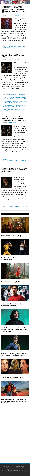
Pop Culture (18, 431)
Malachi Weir (23, 105)
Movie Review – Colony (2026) (11, 236)
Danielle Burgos (7, 101)
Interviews (18, 46)
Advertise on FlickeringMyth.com (18, 453)
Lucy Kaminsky (16, 105)
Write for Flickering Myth (17, 456)
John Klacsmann (11, 104)
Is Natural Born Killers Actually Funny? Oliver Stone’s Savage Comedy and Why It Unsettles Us (15, 401)
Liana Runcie (9, 105)
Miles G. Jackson (16, 106)
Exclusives (12, 46)
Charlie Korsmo (14, 99)
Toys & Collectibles (18, 443)
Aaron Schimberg (21, 97)
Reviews (15, 94)
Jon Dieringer (19, 104)
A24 (18, 206)
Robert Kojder (6, 47)
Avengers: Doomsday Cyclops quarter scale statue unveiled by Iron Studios (13, 354)
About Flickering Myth (18, 450)
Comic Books (18, 438)
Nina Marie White (12, 108)
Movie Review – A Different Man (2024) (13, 56)
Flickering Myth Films (18, 446)
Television (18, 435)
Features (18, 421)
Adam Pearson (20, 49)
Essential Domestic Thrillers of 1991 (13, 377)
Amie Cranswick (13, 157)
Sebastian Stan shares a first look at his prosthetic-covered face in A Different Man (14, 169)
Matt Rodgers (12, 205)
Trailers (5, 159)
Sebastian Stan (17, 109)
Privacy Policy (8, 470)
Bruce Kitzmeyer (21, 98)
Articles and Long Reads (18, 423)
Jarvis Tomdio (19, 102)
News (22, 157)
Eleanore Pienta (11, 102)
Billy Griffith (13, 98)
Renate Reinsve (14, 162)
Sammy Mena (10, 109)
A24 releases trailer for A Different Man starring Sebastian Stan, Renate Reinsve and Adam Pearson (14, 118)
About (18, 448)
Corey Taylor (21, 99)
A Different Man (13, 49)
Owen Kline (19, 108)
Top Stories (6, 95)
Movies (22, 46)
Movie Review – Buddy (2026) (10, 282)
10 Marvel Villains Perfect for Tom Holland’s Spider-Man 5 (12, 304)
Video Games (18, 441)
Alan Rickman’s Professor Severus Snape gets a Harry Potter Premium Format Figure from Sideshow (15, 329)
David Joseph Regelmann (18, 101)
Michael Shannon (7, 106)
